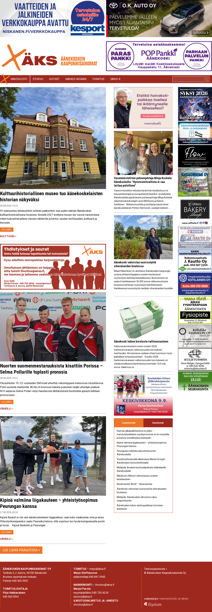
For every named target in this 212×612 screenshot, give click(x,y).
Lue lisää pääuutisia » (21, 550)
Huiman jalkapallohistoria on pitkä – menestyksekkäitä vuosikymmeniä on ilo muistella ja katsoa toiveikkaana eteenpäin (143, 434)
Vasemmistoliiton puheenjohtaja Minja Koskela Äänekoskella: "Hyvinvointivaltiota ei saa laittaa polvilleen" (143, 181)
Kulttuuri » (8, 236)
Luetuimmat (128, 422)
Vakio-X (115, 79)
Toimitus (98, 79)
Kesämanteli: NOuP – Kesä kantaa (134, 484)
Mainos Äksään (75, 79)
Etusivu (38, 79)
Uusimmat (158, 422)
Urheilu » (6, 408)
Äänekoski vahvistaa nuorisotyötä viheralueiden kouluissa (135, 264)
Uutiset (54, 79)
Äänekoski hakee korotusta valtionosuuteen (141, 341)
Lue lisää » (6, 229)
